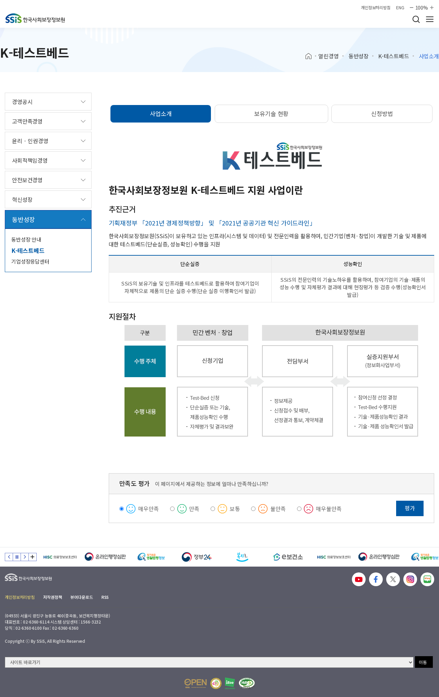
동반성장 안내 (26, 239)
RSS (105, 597)
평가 (410, 508)
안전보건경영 (27, 180)
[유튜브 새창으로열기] (359, 579)
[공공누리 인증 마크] (195, 683)
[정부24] (197, 557)
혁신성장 (22, 199)
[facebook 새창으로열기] (376, 579)
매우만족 (148, 508)
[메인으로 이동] (35, 18)
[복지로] (242, 557)
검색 (416, 19)
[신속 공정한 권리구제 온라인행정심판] (105, 557)
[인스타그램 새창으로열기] (410, 579)
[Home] (311, 56)
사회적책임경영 (30, 160)
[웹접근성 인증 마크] (246, 683)
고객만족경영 (27, 121)
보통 (235, 508)
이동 (423, 662)
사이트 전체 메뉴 (430, 19)
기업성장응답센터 (30, 261)
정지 (17, 557)
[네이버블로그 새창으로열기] (427, 579)
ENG (400, 7)
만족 (194, 508)
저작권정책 (52, 597)
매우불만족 (328, 508)
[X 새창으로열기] (393, 579)
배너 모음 (32, 557)
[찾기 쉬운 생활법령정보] (151, 557)
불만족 (278, 508)
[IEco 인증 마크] (230, 683)
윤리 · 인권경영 (30, 141)
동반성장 (358, 56)
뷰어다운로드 (81, 597)
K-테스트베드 (393, 56)
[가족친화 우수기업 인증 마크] (216, 683)
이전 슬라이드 (9, 557)
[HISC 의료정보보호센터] (60, 557)
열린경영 (328, 56)
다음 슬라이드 (25, 557)
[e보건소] (288, 557)
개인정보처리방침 (376, 7)
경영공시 (22, 101)
